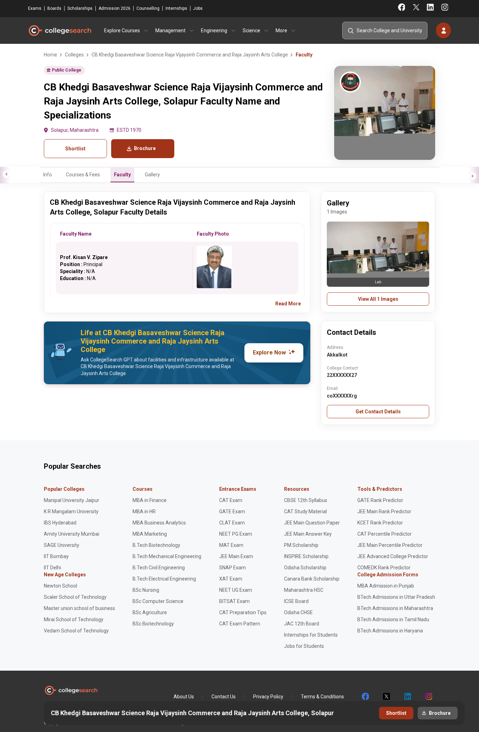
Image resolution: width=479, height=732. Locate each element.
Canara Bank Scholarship (311, 579)
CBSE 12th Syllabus (305, 500)
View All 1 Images (378, 299)
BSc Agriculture (150, 612)
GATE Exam (232, 511)
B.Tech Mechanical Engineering (167, 556)
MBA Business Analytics (159, 523)
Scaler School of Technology (75, 597)
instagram (428, 696)
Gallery (152, 174)
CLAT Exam (232, 523)
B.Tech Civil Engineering (159, 567)
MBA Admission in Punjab (385, 586)
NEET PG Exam (235, 534)
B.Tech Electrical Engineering (164, 579)
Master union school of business (79, 608)
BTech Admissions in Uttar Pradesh (396, 597)
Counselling (148, 8)
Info (47, 174)
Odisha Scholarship (305, 567)
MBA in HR (144, 511)
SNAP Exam (232, 567)
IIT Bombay (56, 556)
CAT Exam (230, 500)
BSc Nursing (146, 590)
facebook (365, 696)
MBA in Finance (150, 500)
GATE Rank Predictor (380, 500)
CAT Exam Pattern (239, 623)
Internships (176, 8)
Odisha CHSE (298, 612)
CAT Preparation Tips (243, 612)
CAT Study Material (305, 511)
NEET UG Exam (235, 590)
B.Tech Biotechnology (156, 545)
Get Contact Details (378, 411)
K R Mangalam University (71, 511)
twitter (386, 696)
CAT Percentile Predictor (384, 534)
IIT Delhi (52, 567)
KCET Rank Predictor (380, 523)
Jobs (198, 8)
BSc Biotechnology (153, 623)
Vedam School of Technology (76, 630)
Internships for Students (311, 635)
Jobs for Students (304, 646)
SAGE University (61, 545)
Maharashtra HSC (303, 590)
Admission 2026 (114, 8)
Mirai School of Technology (73, 619)
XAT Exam (230, 579)
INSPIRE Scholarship (306, 556)
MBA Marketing (150, 534)
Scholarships (80, 8)
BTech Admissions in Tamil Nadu (393, 619)
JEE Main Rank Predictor (384, 511)
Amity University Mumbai (71, 534)
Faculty (122, 174)
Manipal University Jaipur (71, 500)
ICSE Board (296, 601)
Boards (54, 8)
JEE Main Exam (236, 556)
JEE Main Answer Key (308, 534)
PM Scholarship (301, 545)
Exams (34, 8)
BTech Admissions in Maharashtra (395, 608)
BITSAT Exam (234, 601)
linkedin (407, 696)
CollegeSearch (59, 30)
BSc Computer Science (158, 601)
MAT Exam (231, 545)
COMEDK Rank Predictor (384, 567)
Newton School (60, 586)
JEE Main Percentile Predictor (390, 545)
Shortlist (75, 148)
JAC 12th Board (301, 623)
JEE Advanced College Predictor (392, 556)
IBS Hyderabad (60, 523)
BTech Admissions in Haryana (390, 630)
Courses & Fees (83, 174)
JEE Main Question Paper (312, 523)
